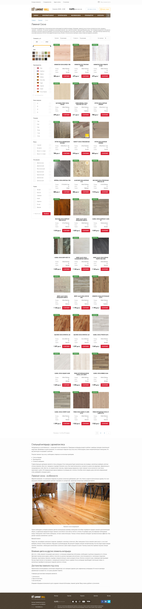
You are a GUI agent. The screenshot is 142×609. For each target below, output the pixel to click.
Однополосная (43, 172)
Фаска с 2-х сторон (43, 154)
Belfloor (45, 77)
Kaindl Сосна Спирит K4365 (62, 412)
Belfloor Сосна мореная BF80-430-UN (62, 219)
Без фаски (43, 148)
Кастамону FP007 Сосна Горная (62, 104)
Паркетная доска (62, 15)
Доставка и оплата (92, 9)
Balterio (45, 74)
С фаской (43, 145)
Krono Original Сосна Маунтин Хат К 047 (81, 104)
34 (43, 112)
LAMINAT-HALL (39, 596)
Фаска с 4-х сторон (43, 151)
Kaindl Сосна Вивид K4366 (100, 373)
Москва (108, 595)
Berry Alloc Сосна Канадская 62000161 (62, 297)
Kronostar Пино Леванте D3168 (101, 65)
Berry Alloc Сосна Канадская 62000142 (81, 219)
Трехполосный (43, 180)
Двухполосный (43, 166)
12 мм (43, 136)
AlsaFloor (45, 71)
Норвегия (43, 201)
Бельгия (43, 192)
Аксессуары (100, 15)
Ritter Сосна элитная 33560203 (101, 104)
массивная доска (76, 15)
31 (43, 103)
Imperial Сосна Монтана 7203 (62, 180)
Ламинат (36, 15)
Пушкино (82, 595)
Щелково (96, 595)
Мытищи (56, 595)
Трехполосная (43, 177)
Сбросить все (38, 213)
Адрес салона (57, 2)
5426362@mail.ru (39, 606)
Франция (43, 207)
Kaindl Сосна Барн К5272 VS (62, 257)
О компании (66, 2)
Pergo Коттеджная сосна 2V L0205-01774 (101, 412)
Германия (43, 195)
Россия (43, 204)
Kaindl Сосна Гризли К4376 (100, 334)
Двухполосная (43, 163)
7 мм (43, 121)
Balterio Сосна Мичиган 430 (62, 334)
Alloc (45, 68)
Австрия (43, 189)
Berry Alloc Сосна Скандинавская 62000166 (82, 258)
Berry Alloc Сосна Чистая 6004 (81, 297)
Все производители (39, 95)
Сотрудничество (47, 2)
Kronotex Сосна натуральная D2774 (100, 297)
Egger (45, 83)
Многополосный (43, 169)
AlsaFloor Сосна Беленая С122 (81, 181)
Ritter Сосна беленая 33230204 (101, 142)
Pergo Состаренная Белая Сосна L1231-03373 (81, 374)
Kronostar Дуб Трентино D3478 (81, 65)
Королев (69, 595)
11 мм (43, 133)
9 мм (43, 127)
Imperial (45, 86)
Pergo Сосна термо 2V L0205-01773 (81, 412)
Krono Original (45, 92)
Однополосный (43, 174)
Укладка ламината (36, 2)
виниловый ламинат (48, 15)
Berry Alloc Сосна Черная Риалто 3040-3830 (100, 258)
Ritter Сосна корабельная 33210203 (62, 142)
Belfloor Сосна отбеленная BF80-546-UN (101, 181)
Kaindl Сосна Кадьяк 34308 (62, 373)
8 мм (43, 124)
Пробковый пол (89, 15)
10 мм (43, 130)
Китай (43, 198)
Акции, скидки (105, 9)
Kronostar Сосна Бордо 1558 (62, 64)
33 (43, 109)
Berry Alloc (45, 80)
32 (43, 106)
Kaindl (45, 89)
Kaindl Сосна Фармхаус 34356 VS (100, 219)
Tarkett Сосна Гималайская (81, 141)
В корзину (66, 76)
